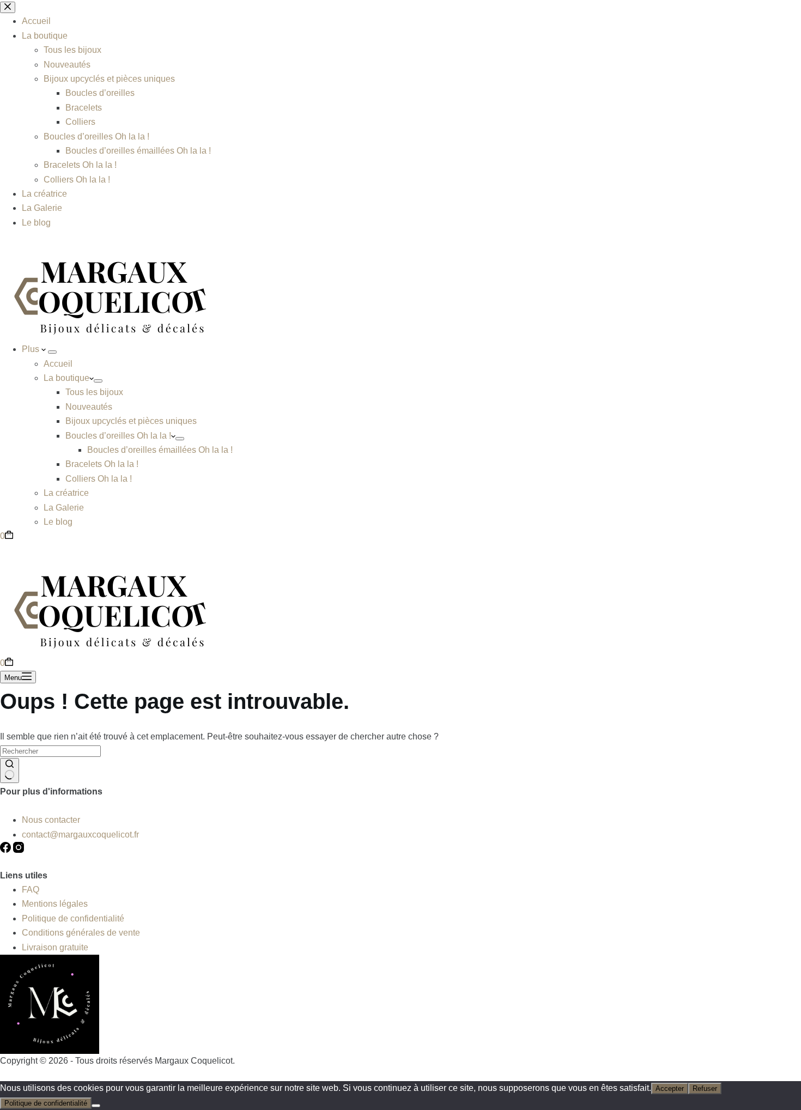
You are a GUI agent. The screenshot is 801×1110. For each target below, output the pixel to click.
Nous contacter (51, 819)
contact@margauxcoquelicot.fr (80, 834)
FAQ (30, 889)
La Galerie (64, 507)
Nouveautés (88, 406)
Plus (31, 349)
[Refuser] (96, 1105)
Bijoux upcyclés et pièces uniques (131, 421)
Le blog (58, 521)
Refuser (705, 1088)
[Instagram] (18, 849)
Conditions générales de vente (81, 932)
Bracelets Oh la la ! (101, 464)
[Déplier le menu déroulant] (52, 352)
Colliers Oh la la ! (98, 478)
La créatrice (66, 493)
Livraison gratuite (55, 947)
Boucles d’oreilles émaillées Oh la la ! (160, 449)
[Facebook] (6, 849)
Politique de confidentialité (73, 918)
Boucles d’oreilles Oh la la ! (118, 435)
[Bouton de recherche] (9, 770)
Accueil (58, 363)
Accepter (670, 1088)
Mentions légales (55, 903)
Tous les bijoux (94, 392)
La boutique (66, 378)
